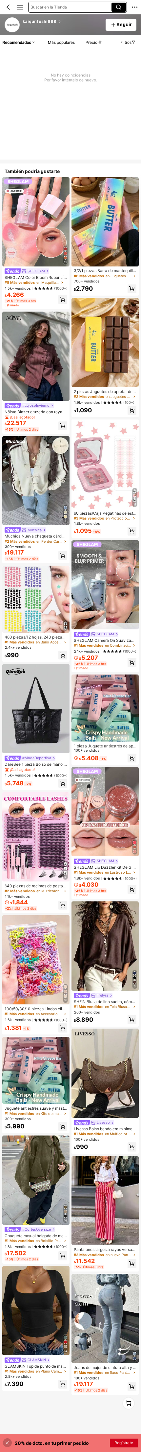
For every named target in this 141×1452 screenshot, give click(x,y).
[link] (12, 25)
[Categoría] (20, 7)
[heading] (62, 21)
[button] (8, 7)
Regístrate (123, 1442)
